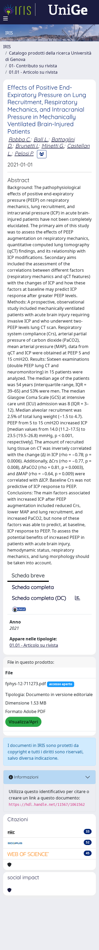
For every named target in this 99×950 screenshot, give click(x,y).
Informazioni (25, 777)
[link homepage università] (68, 9)
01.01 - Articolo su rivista (33, 72)
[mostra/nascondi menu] (5, 18)
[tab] (77, 598)
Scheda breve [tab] (28, 575)
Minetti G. (52, 145)
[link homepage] (19, 9)
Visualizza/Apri (23, 722)
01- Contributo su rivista (33, 66)
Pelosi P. (24, 153)
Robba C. (19, 139)
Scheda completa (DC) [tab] (39, 598)
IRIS (7, 47)
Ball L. (41, 139)
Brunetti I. (26, 145)
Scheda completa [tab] (33, 587)
